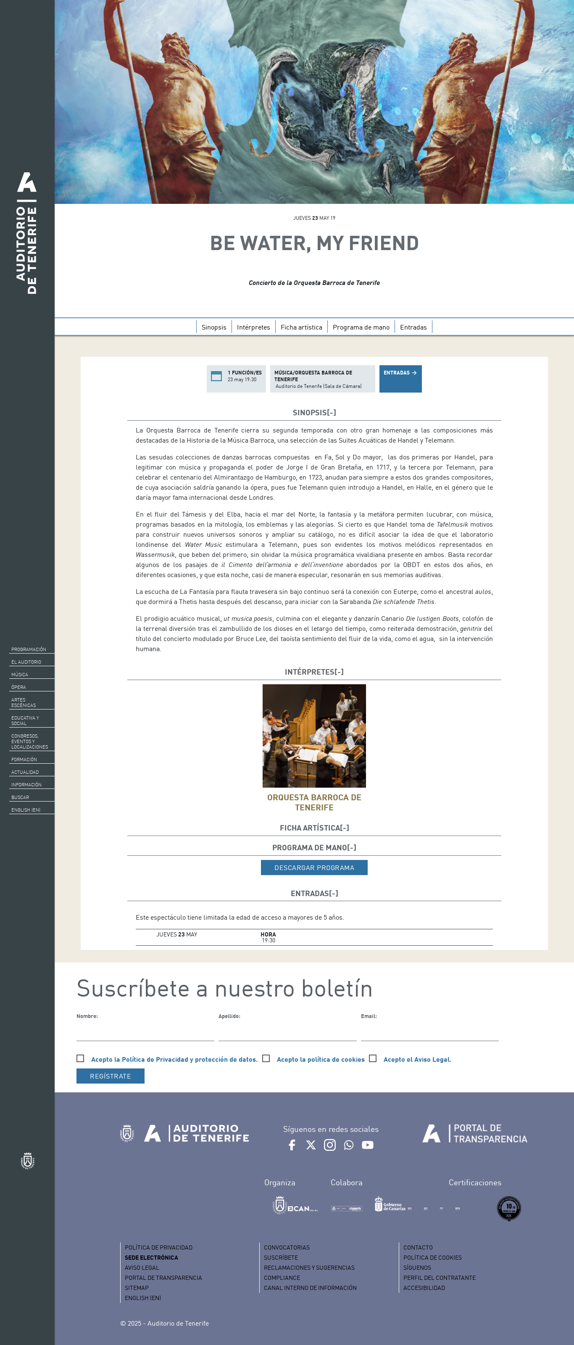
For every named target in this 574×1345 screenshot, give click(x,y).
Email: (369, 1016)
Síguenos (417, 1267)
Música (19, 675)
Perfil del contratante (439, 1277)
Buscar (20, 797)
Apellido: (229, 1016)
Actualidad (25, 772)
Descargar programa (314, 867)
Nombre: (87, 1016)
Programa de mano (361, 327)
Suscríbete (281, 1257)
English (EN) (25, 810)
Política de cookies (432, 1257)
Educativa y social (25, 720)
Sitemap (137, 1287)
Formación (24, 759)
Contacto (418, 1247)
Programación (28, 649)
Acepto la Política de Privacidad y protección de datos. (174, 1059)
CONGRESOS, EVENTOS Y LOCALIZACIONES (29, 741)
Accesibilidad (424, 1287)
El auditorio (26, 662)
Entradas (413, 327)
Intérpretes (253, 327)
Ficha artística (301, 327)
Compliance (282, 1277)
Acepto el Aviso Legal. (418, 1059)
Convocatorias (287, 1247)
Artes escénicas (23, 702)
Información (26, 785)
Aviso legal (142, 1267)
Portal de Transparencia (163, 1277)
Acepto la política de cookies (321, 1059)
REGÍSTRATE (110, 1076)
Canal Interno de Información (310, 1287)
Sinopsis (214, 327)
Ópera (18, 687)
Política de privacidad (158, 1247)
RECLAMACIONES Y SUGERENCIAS (309, 1267)
